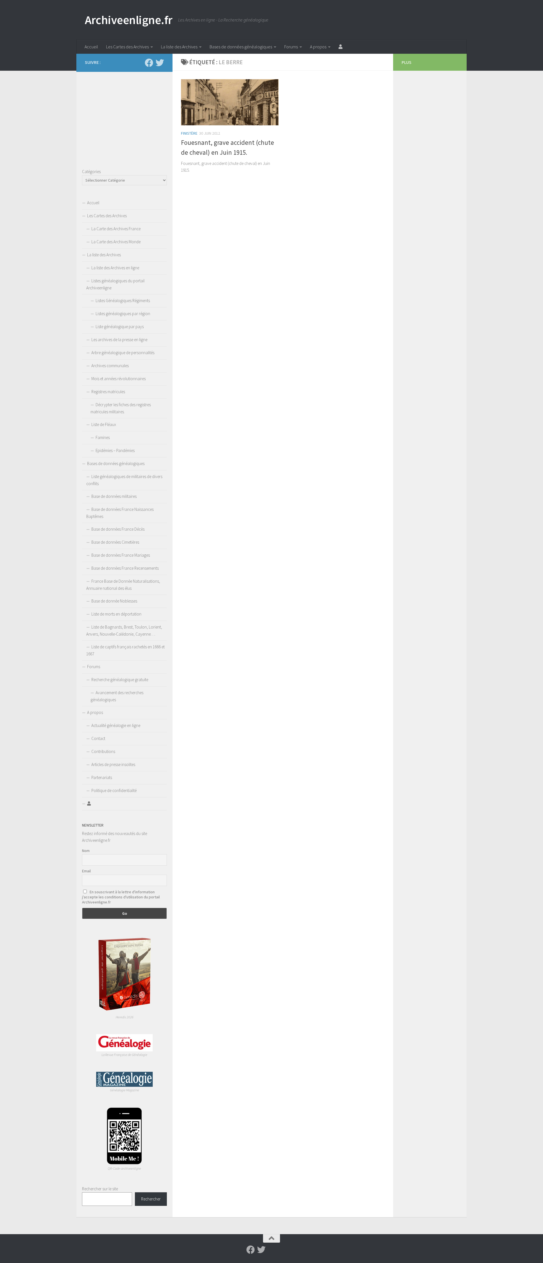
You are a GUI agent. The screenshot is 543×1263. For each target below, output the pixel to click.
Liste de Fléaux (103, 424)
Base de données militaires (114, 496)
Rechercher (151, 1199)
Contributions (103, 751)
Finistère (189, 133)
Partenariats (101, 777)
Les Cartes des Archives (127, 47)
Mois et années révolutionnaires (118, 378)
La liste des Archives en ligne (115, 267)
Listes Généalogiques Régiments (123, 300)
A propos (318, 47)
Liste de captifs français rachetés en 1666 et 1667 (125, 650)
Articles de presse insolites (113, 764)
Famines (103, 437)
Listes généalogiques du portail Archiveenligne (115, 284)
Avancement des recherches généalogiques (116, 696)
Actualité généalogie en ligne (115, 725)
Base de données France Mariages (120, 555)
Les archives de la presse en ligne (119, 339)
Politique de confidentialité (114, 790)
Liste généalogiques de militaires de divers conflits (124, 480)
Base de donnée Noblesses (114, 601)
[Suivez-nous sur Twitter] (160, 63)
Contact (98, 738)
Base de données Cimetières (115, 542)
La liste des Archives (179, 47)
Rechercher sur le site (100, 1188)
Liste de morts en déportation (116, 614)
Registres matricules (108, 391)
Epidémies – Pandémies (115, 450)
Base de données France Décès (118, 529)
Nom (86, 850)
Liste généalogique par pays (120, 326)
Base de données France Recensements (125, 568)
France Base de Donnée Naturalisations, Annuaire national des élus (123, 584)
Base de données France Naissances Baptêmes (120, 513)
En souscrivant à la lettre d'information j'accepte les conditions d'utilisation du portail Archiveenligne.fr (121, 897)
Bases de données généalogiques (241, 47)
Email (86, 870)
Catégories (91, 171)
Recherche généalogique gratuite (119, 679)
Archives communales (110, 365)
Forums (291, 47)
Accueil (91, 47)
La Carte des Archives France (116, 228)
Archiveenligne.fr (129, 19)
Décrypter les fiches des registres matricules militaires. (120, 408)
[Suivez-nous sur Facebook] (149, 63)
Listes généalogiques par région (123, 313)
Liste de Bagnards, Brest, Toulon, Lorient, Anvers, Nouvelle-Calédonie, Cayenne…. (124, 630)
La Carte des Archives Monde (116, 241)
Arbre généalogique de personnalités (122, 352)
